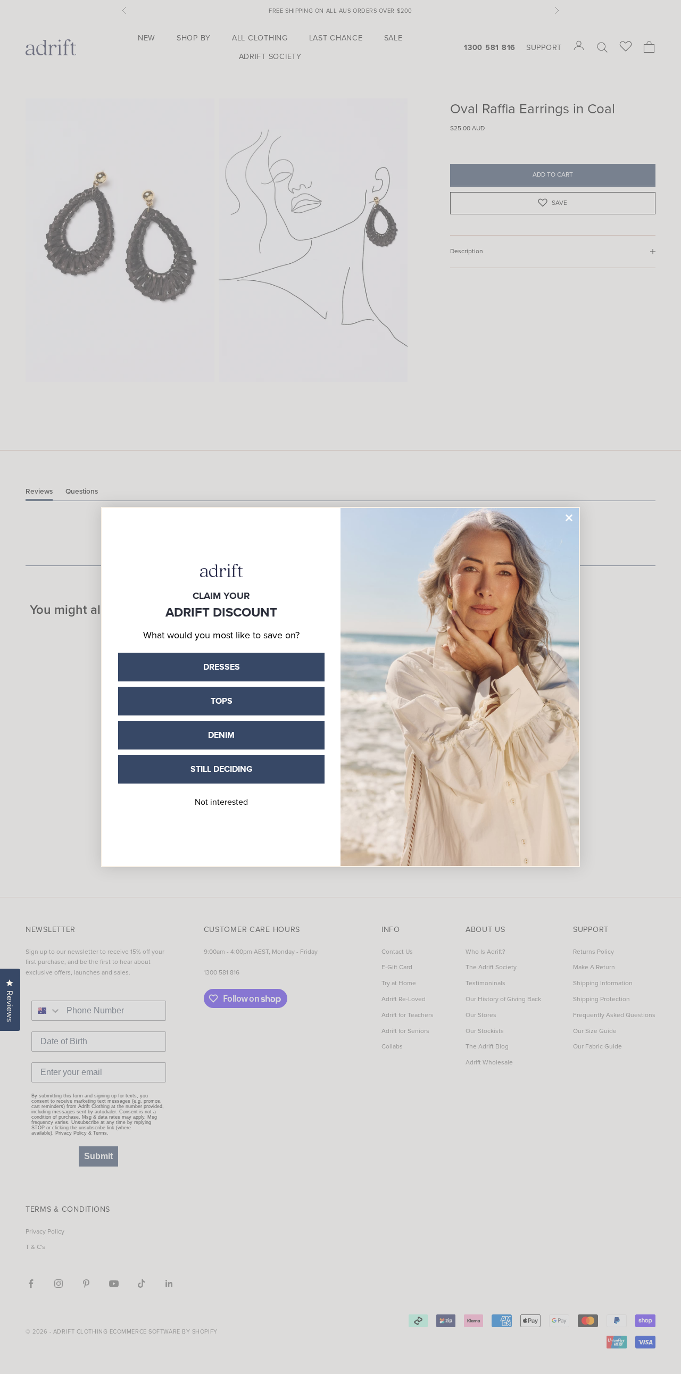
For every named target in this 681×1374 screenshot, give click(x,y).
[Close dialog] (569, 517)
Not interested (221, 802)
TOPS (221, 701)
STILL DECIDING (221, 769)
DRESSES (221, 667)
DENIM (221, 735)
